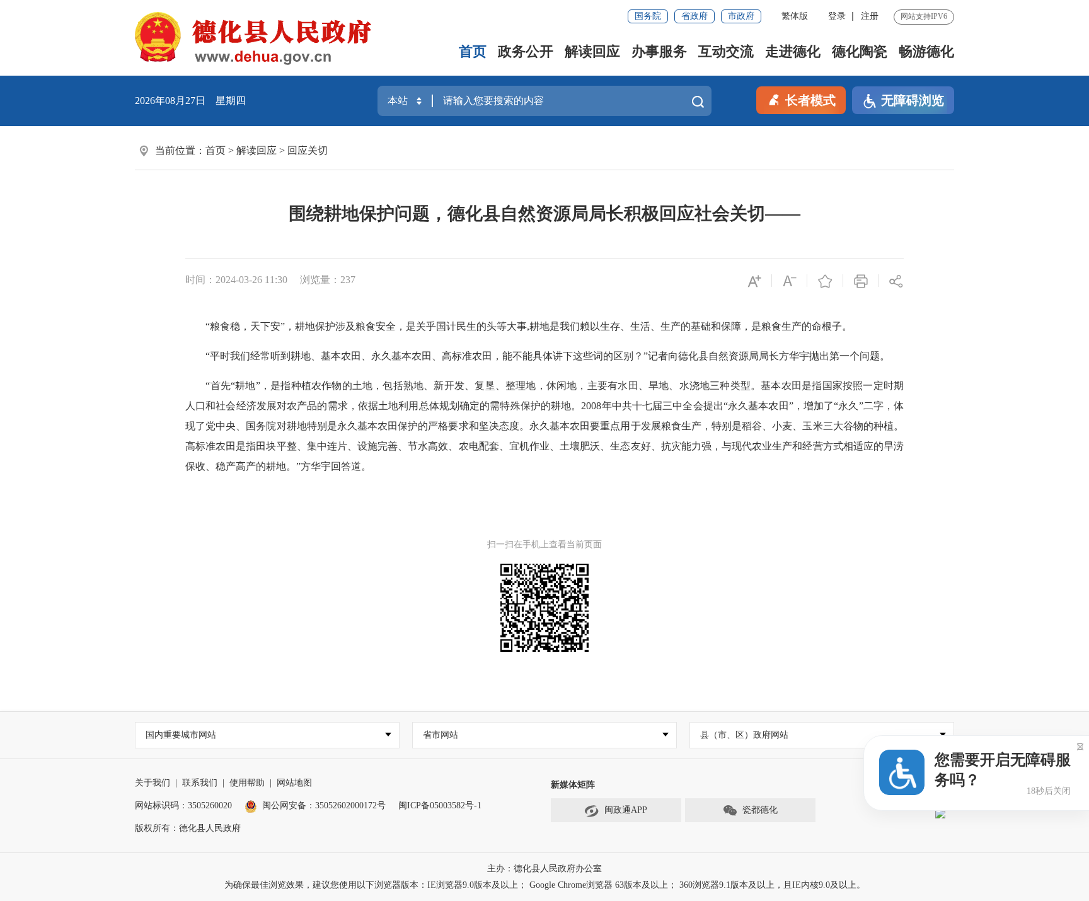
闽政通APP (625, 810)
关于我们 (152, 783)
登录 (837, 16)
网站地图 (294, 783)
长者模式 (810, 100)
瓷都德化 (760, 810)
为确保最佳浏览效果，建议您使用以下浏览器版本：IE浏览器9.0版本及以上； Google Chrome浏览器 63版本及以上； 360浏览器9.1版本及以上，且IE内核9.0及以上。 (544, 885)
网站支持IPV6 (924, 16)
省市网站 (440, 735)
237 (347, 279)
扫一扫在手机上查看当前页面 (544, 544)
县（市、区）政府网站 (744, 735)
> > (266, 150)
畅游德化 (926, 51)
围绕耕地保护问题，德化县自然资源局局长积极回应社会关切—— (544, 213)
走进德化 (793, 51)
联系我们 (199, 783)
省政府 (694, 16)
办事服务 (659, 51)
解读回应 (592, 51)
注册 (870, 16)
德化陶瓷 (859, 51)
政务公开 (525, 51)
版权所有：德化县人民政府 (188, 828)
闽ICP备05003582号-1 (439, 805)
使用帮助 (247, 783)
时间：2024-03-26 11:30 (236, 279)
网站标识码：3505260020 (183, 805)
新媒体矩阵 (573, 784)
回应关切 (307, 150)
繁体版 (794, 16)
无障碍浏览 (912, 100)
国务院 (648, 16)
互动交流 (726, 51)
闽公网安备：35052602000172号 (324, 805)
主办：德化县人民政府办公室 (544, 868)
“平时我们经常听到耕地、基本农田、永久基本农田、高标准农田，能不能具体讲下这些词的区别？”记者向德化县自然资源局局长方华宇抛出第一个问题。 (537, 356)
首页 (473, 51)
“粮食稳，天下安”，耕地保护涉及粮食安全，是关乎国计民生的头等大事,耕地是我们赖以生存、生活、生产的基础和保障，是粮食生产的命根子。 (518, 326)
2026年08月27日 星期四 (190, 100)
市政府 (741, 16)
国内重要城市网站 (181, 735)
